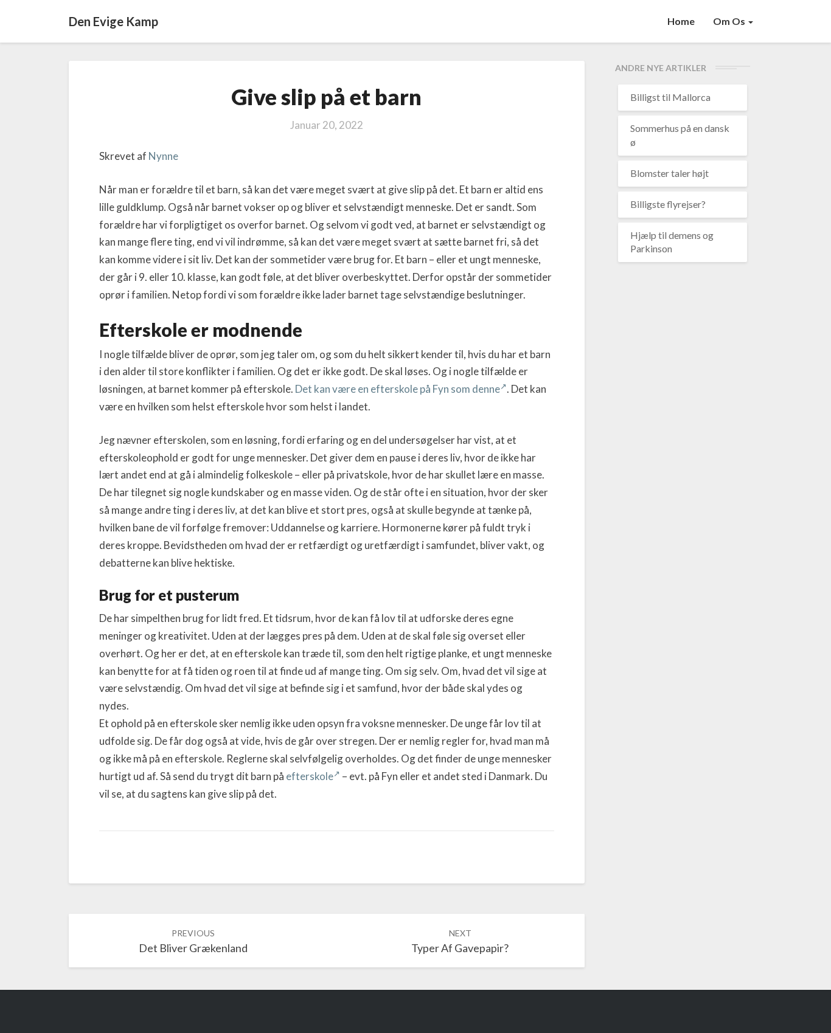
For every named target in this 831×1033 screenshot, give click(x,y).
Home (681, 21)
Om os (730, 21)
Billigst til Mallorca (670, 97)
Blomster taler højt (669, 173)
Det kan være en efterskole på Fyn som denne (397, 388)
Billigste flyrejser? (668, 204)
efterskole (309, 776)
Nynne (163, 156)
